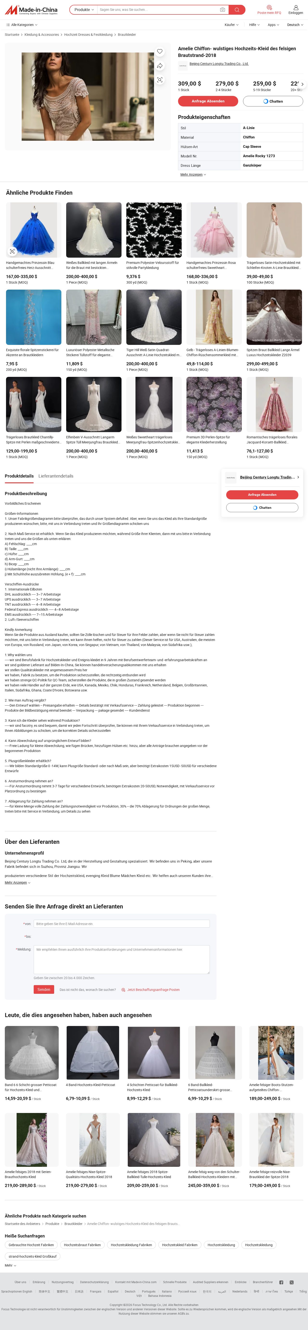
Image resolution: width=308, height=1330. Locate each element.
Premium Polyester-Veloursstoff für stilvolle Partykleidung (152, 265)
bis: (28, 936)
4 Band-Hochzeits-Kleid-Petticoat (90, 1084)
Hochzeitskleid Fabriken (180, 1245)
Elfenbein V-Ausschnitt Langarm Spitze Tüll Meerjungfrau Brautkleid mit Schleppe (92, 440)
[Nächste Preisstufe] (302, 84)
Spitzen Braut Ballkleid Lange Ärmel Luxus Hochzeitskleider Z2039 (273, 352)
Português (148, 1291)
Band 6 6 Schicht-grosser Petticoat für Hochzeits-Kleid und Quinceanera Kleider (31, 1089)
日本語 (79, 1291)
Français (95, 1291)
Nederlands (239, 1291)
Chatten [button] (276, 101)
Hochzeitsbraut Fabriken (82, 1245)
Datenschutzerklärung (94, 1282)
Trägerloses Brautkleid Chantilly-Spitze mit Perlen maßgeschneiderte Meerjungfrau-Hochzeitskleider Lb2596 (32, 440)
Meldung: (24, 949)
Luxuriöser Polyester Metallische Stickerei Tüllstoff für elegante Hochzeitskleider (90, 353)
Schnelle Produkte (174, 1282)
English (27, 1291)
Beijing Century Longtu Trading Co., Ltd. (219, 63)
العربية (222, 1291)
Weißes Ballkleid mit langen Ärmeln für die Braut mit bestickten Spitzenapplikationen (91, 265)
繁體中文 (62, 1291)
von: (28, 923)
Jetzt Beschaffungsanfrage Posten (151, 989)
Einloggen (296, 12)
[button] (222, 9)
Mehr (9, 1265)
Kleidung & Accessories (42, 34)
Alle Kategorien (22, 24)
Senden (44, 989)
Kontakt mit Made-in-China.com (136, 1282)
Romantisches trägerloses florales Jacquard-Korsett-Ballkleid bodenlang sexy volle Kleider (272, 440)
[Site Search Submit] (237, 10)
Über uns (20, 1282)
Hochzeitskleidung (221, 1245)
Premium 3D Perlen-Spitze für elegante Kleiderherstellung (208, 439)
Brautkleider (127, 34)
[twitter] (292, 1282)
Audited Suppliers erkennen (210, 1282)
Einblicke (240, 1282)
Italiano (167, 1291)
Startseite (12, 34)
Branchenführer (263, 1282)
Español (113, 1291)
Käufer (230, 24)
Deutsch (130, 1291)
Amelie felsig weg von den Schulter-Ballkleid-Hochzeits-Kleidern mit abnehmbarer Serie (214, 1176)
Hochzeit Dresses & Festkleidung (88, 34)
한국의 (207, 1291)
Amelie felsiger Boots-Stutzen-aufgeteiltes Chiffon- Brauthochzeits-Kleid (271, 1089)
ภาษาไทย (272, 1291)
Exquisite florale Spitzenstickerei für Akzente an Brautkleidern (32, 352)
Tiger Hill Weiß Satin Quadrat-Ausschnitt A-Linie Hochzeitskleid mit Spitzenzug (153, 353)
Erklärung (39, 1282)
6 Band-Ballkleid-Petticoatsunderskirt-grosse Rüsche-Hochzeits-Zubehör (209, 1089)
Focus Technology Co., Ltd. (150, 1305)
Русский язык (187, 1291)
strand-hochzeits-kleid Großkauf (33, 1256)
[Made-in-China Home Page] (31, 10)
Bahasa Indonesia (160, 1296)
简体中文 (44, 1291)
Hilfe (252, 24)
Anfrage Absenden (208, 101)
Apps (272, 24)
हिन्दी (256, 1291)
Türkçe (288, 1291)
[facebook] (281, 1282)
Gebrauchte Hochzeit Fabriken (31, 1245)
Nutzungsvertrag (63, 1282)
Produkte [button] (82, 9)
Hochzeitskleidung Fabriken (131, 1245)
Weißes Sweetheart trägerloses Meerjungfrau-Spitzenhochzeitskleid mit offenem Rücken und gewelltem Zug (153, 440)
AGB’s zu (183, 1313)
